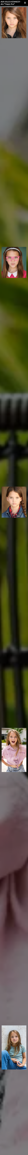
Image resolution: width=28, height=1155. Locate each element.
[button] (25, 3)
